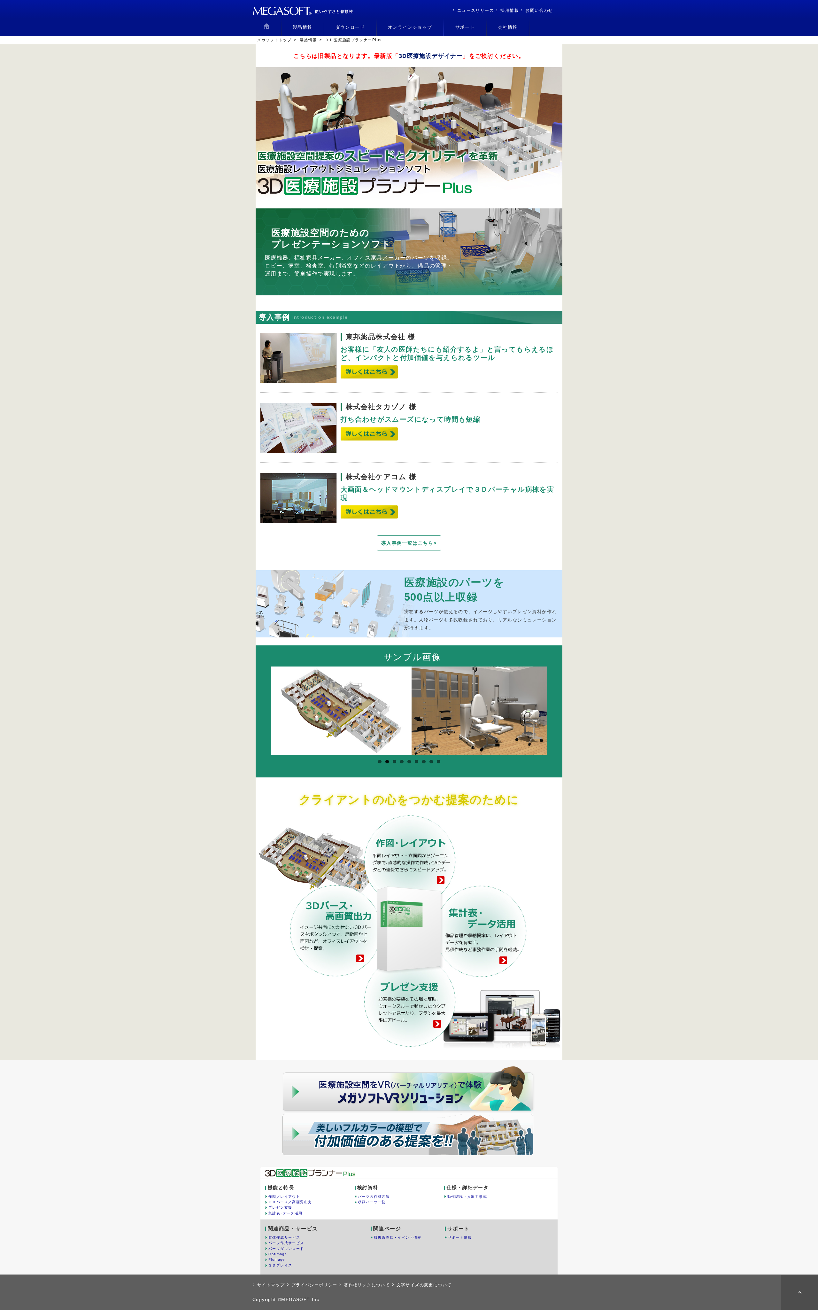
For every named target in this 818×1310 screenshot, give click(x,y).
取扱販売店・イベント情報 (397, 1237)
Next (558, 708)
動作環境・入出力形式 (467, 1196)
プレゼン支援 (280, 1207)
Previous (260, 708)
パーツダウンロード (286, 1249)
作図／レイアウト (284, 1196)
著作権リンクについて (367, 1285)
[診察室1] (341, 711)
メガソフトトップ (274, 40)
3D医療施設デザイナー (431, 56)
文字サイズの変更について (424, 1285)
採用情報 (509, 10)
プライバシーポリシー (314, 1285)
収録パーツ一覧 (372, 1202)
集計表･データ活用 (285, 1213)
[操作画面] (482, 711)
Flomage (276, 1259)
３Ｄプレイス (280, 1265)
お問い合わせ (539, 10)
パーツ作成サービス (286, 1243)
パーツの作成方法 (374, 1196)
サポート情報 (460, 1237)
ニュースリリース (475, 10)
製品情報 (308, 40)
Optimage (277, 1254)
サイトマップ (271, 1285)
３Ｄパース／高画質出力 (290, 1202)
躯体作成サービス (284, 1237)
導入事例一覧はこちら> (409, 543)
